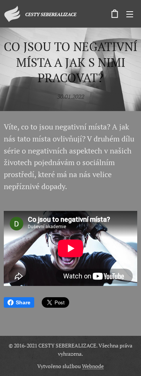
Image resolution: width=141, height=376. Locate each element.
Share (23, 302)
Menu (129, 13)
